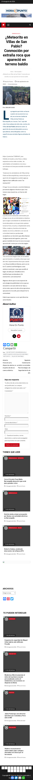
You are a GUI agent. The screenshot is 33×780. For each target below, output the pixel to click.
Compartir (9, 348)
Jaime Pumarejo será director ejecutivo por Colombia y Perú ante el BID (15, 716)
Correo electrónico (11, 422)
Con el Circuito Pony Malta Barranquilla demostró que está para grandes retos (15, 481)
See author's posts (16, 330)
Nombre (8, 416)
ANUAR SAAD (22, 720)
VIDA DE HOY (12, 653)
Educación (12, 727)
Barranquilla (16, 33)
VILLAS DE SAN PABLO (18, 356)
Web (6, 429)
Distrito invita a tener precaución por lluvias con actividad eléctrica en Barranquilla (15, 516)
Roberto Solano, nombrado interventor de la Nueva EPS (14, 550)
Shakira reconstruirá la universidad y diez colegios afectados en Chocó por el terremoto (14, 751)
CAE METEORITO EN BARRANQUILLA (16, 352)
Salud (19, 528)
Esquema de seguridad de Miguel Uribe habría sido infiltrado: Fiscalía (16, 642)
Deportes (20, 458)
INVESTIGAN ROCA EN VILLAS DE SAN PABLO (15, 354)
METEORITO (6, 356)
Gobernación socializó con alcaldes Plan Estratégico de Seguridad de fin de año (23, 366)
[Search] (30, 25)
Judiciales (12, 619)
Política (11, 692)
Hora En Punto (9, 81)
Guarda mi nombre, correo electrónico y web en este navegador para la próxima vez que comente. (16, 437)
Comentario (9, 391)
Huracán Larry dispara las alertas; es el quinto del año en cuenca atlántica (9, 365)
